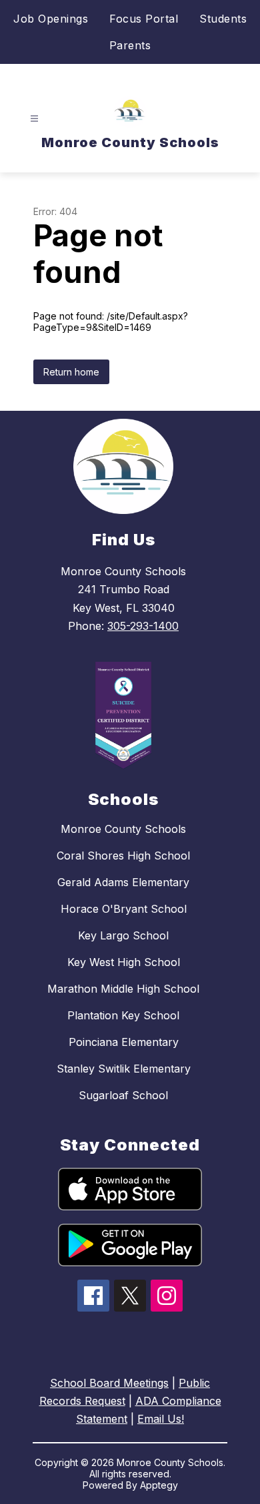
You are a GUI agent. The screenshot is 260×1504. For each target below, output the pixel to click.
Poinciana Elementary (124, 1042)
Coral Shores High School (123, 855)
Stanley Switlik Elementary (124, 1068)
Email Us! (160, 1418)
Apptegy (159, 1485)
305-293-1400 (143, 625)
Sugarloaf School (123, 1095)
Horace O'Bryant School (124, 908)
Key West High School (123, 962)
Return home (71, 371)
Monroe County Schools (123, 829)
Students (223, 18)
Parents (130, 45)
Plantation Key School (123, 1015)
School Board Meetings (109, 1382)
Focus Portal (143, 18)
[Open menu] (34, 118)
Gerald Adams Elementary (123, 882)
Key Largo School (123, 935)
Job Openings (50, 18)
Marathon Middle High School (123, 988)
